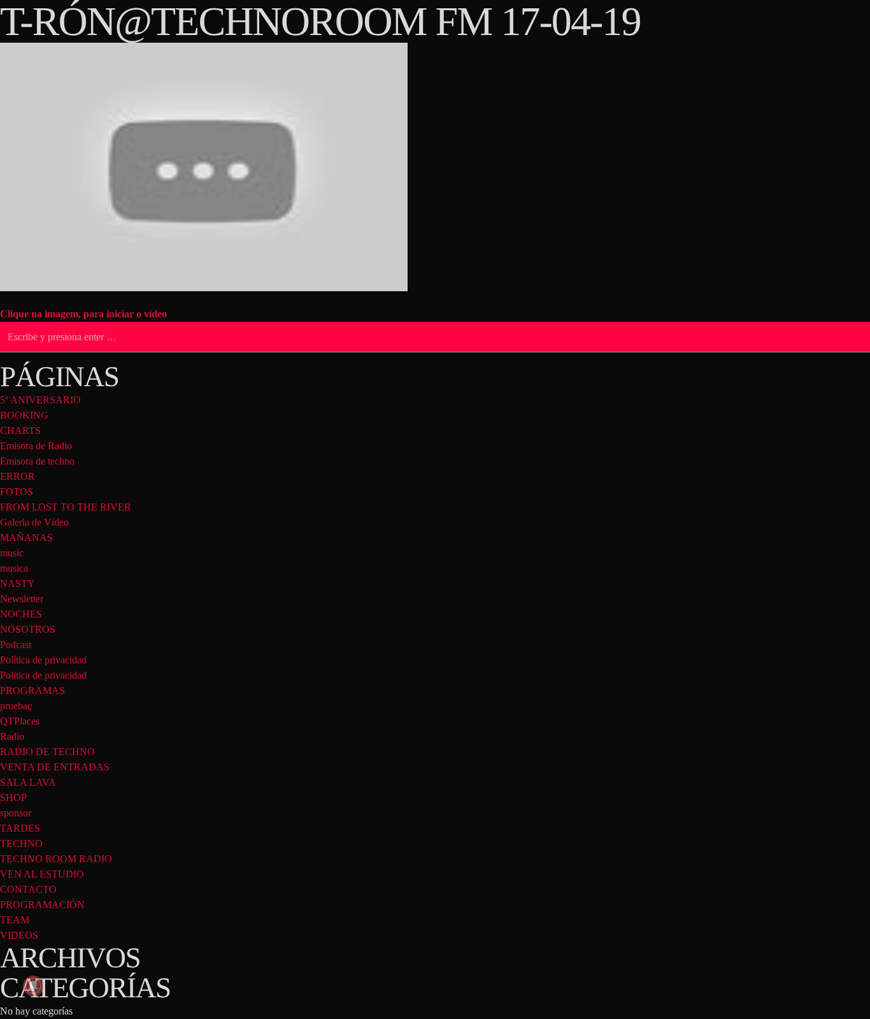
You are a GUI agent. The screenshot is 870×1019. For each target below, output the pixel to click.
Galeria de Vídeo (34, 522)
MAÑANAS (26, 537)
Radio (12, 736)
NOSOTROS (27, 629)
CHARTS (20, 430)
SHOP (13, 797)
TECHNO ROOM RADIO (56, 858)
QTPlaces (19, 721)
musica (14, 568)
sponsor (15, 812)
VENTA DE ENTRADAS (55, 767)
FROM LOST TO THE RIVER (65, 507)
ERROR (17, 476)
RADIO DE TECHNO (47, 751)
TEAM (14, 919)
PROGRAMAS (32, 690)
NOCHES (21, 614)
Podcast (15, 644)
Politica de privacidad (43, 675)
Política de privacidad (43, 659)
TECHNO (21, 843)
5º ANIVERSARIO (40, 399)
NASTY (17, 583)
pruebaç (16, 705)
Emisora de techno (37, 461)
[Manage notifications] (33, 986)
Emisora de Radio (36, 445)
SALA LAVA (28, 782)
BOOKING (24, 415)
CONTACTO (28, 889)
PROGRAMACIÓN (42, 904)
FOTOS (16, 491)
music (12, 552)
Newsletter (21, 598)
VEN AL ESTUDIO (42, 874)
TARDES (20, 828)
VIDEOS (19, 935)
